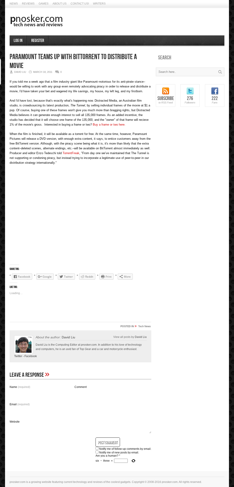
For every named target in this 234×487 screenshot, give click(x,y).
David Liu (141, 336)
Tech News (144, 326)
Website (15, 421)
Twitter (18, 356)
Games (43, 3)
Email (20, 404)
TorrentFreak (71, 153)
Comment (80, 387)
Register (37, 40)
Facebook (30, 356)
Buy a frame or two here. (109, 124)
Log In (18, 40)
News (14, 3)
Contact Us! (80, 3)
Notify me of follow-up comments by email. (125, 448)
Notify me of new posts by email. (119, 452)
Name (20, 387)
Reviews (28, 3)
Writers (99, 3)
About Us (59, 3)
